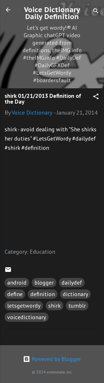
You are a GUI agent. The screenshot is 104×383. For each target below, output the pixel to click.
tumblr (77, 305)
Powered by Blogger (55, 359)
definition (42, 294)
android (17, 282)
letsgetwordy (23, 305)
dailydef (72, 282)
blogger (44, 282)
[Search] (95, 11)
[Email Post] (8, 271)
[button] (95, 97)
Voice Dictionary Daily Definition (52, 13)
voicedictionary (26, 317)
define (15, 294)
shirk (54, 305)
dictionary (75, 294)
